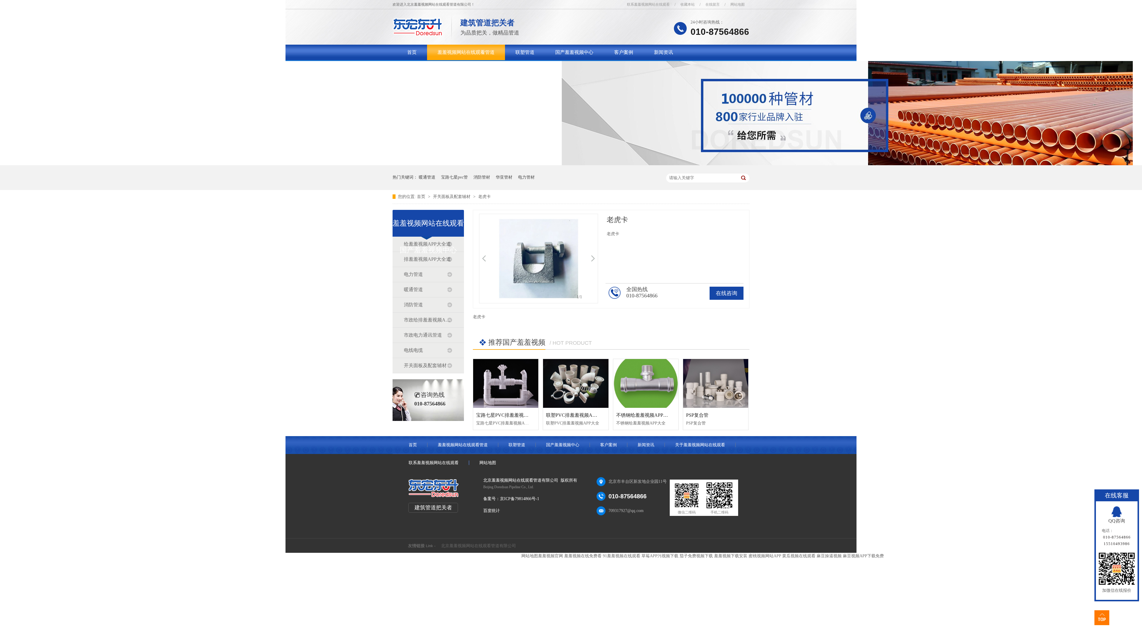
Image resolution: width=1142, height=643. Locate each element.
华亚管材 (504, 177)
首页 (412, 52)
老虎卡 (484, 196)
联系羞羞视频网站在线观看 (648, 4)
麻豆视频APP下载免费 (863, 556)
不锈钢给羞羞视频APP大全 (644, 415)
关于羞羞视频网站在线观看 (435, 67)
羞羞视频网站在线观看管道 (466, 52)
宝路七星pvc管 (454, 177)
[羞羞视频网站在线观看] (418, 34)
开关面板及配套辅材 (452, 196)
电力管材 (526, 177)
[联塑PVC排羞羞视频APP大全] (575, 383)
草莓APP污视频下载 (659, 556)
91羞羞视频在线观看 (621, 556)
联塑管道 (524, 52)
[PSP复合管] (715, 383)
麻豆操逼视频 (829, 556)
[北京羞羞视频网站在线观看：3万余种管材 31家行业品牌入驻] (847, 164)
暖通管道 (427, 177)
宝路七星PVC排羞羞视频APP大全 (511, 415)
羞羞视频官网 (550, 556)
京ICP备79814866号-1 (519, 499)
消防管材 (481, 177)
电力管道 (413, 274)
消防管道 (413, 304)
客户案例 (623, 52)
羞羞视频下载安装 (730, 556)
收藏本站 (687, 4)
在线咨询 (726, 293)
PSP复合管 (697, 415)
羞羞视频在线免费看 (583, 556)
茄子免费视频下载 (696, 556)
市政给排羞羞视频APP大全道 (428, 319)
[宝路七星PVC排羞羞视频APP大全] (505, 383)
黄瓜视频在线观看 (798, 556)
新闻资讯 (663, 52)
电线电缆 (413, 350)
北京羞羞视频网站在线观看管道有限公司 (478, 546)
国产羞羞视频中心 (574, 52)
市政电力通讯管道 (423, 335)
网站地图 (737, 4)
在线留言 (712, 4)
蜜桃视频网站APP (765, 556)
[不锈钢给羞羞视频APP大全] (645, 383)
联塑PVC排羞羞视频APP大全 (576, 415)
